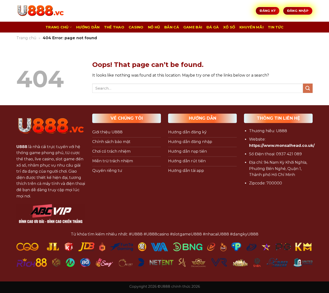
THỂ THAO (114, 27)
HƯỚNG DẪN (88, 27)
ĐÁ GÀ (212, 27)
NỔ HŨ (154, 27)
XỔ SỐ (229, 27)
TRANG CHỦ (57, 27)
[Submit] (308, 88)
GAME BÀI (192, 27)
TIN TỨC (275, 27)
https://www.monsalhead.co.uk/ (282, 145)
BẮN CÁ (171, 27)
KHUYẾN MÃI (251, 27)
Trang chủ (26, 38)
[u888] (40, 10)
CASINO (136, 27)
